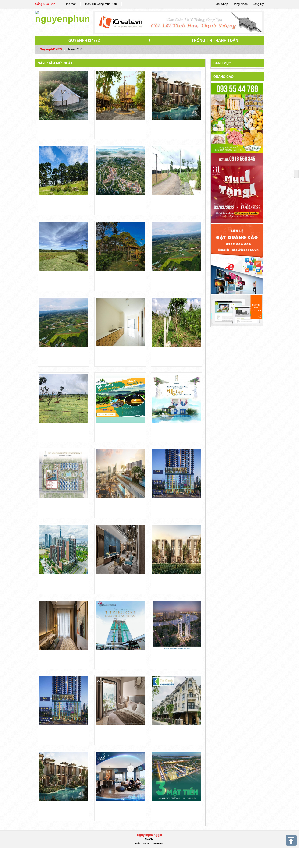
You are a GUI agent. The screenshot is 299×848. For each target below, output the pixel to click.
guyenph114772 (84, 40)
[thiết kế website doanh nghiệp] (237, 310)
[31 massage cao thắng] (237, 188)
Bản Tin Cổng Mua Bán (101, 4)
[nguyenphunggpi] (62, 16)
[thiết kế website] (178, 22)
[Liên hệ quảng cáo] (237, 259)
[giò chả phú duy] (237, 117)
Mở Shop (221, 4)
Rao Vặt (70, 4)
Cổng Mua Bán (45, 4)
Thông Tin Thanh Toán (215, 40)
